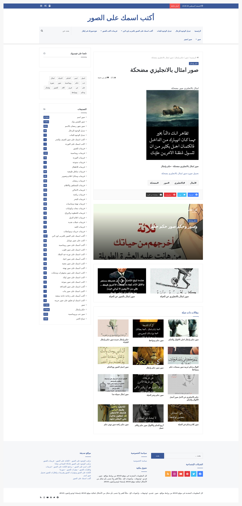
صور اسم (81, 117)
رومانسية (68, 83)
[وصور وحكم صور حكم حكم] (148, 232)
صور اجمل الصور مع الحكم (118, 367)
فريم (70, 88)
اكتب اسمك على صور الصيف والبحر (70, 139)
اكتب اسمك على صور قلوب (73, 249)
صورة (52, 83)
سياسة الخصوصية (140, 461)
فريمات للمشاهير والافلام (74, 185)
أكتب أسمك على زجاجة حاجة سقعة (70, 296)
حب (83, 83)
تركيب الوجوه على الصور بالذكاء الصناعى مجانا (73, 464)
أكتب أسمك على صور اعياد (74, 259)
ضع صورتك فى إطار (89, 31)
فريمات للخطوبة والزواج (75, 213)
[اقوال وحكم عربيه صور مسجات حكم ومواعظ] (183, 355)
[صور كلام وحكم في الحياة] (183, 413)
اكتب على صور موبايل (76, 240)
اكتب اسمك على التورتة (75, 144)
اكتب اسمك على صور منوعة (73, 282)
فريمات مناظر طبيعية (76, 171)
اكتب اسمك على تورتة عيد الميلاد (71, 254)
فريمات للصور (79, 148)
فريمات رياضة (79, 194)
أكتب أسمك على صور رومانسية (72, 245)
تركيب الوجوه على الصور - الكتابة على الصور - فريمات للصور (67, 461)
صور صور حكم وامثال (155, 367)
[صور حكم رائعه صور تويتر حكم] (113, 413)
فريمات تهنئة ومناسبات (75, 204)
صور (199, 39)
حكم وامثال (179, 57)
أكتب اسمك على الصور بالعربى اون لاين (138, 31)
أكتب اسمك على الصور (82, 478)
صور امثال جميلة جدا (120, 394)
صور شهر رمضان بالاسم (75, 126)
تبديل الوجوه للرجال (183, 31)
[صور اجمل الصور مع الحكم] (113, 355)
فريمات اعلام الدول (77, 217)
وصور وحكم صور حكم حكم (174, 226)
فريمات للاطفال (78, 167)
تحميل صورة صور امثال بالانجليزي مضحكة (180, 173)
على (83, 88)
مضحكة (153, 182)
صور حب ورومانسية (76, 314)
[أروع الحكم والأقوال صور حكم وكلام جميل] (148, 413)
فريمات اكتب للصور (109, 31)
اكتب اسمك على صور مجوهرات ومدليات (68, 273)
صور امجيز (188, 39)
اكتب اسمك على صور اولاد (74, 277)
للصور (56, 88)
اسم (76, 78)
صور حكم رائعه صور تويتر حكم (116, 424)
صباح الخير (80, 318)
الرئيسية (198, 31)
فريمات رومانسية (78, 153)
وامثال (47, 88)
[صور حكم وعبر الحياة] (148, 383)
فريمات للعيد (79, 227)
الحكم (68, 78)
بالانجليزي (178, 182)
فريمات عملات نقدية (76, 222)
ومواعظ (74, 92)
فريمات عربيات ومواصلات (74, 231)
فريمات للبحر (79, 199)
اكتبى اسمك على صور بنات (74, 291)
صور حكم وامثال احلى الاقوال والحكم (183, 339)
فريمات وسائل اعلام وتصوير (73, 176)
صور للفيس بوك (78, 122)
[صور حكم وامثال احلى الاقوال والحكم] (183, 328)
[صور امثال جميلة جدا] (113, 382)
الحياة (60, 78)
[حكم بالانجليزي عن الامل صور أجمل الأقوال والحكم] (183, 384)
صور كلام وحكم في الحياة (188, 424)
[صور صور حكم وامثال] (148, 356)
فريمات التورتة (79, 157)
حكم (76, 83)
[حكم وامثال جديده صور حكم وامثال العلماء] (113, 328)
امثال (192, 182)
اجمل (83, 78)
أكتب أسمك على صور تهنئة (74, 268)
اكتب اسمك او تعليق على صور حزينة (70, 300)
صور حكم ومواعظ (156, 340)
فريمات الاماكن (78, 190)
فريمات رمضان (78, 180)
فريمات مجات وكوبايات (75, 208)
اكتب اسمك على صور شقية (73, 263)
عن (77, 88)
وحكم (83, 92)
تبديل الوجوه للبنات (164, 31)
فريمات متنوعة (79, 162)
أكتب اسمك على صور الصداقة (72, 286)
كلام (63, 88)
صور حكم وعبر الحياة (155, 395)
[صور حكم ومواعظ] (148, 328)
